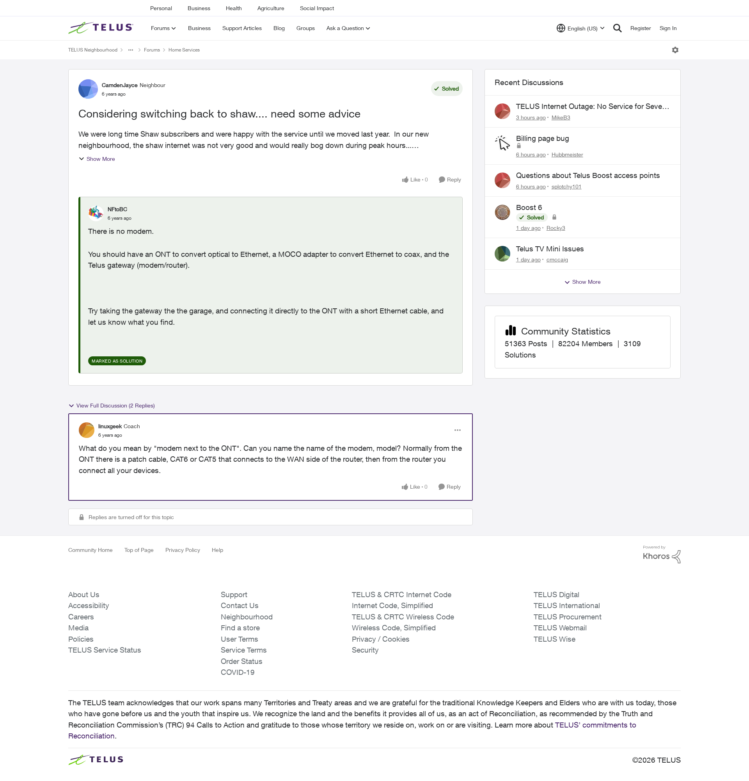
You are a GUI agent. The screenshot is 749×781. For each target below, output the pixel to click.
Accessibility (88, 605)
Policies (81, 639)
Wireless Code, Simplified (394, 627)
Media (78, 627)
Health (234, 8)
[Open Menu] (675, 49)
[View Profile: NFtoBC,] (96, 213)
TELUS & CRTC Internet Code (401, 594)
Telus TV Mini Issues (550, 248)
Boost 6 (529, 207)
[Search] (617, 28)
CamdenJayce (120, 85)
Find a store (240, 627)
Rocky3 (556, 227)
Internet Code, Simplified (392, 605)
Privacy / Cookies (381, 639)
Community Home (90, 549)
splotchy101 (567, 186)
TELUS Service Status (104, 650)
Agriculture (270, 8)
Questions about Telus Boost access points (588, 175)
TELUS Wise (554, 639)
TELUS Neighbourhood (92, 50)
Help (217, 549)
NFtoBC (117, 209)
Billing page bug (542, 138)
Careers (81, 616)
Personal (161, 8)
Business (199, 8)
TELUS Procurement (568, 616)
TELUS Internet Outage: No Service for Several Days (593, 106)
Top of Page (139, 549)
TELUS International (567, 605)
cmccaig (557, 259)
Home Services (184, 50)
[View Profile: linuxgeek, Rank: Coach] (86, 430)
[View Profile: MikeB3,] (502, 111)
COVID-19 (238, 672)
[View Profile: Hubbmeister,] (502, 143)
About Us (83, 594)
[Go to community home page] (101, 28)
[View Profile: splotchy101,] (502, 180)
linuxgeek (110, 426)
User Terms (239, 639)
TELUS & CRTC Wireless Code (403, 616)
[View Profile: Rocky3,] (502, 212)
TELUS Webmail (560, 627)
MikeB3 (561, 117)
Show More (101, 158)
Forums (152, 50)
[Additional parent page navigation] (130, 49)
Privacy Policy (182, 549)
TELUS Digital (556, 594)
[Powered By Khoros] (662, 555)
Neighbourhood (247, 616)
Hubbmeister (567, 154)
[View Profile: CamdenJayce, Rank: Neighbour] (88, 89)
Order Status (242, 661)
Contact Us (240, 605)
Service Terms (244, 650)
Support (234, 594)
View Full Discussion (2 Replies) (115, 405)
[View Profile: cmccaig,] (502, 254)
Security (365, 650)
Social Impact (317, 8)
